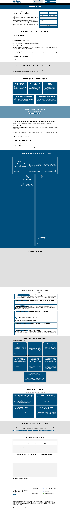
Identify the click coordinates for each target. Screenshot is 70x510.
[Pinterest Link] (17, 497)
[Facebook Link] (14, 497)
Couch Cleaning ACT (35, 494)
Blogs (34, 4)
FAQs (46, 4)
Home (24, 4)
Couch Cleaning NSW (35, 491)
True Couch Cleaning (22, 507)
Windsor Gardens (29, 458)
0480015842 (52, 2)
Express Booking (39, 1)
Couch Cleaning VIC (35, 487)
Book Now (31, 113)
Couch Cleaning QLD (35, 493)
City (31, 4)
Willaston (40, 458)
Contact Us (38, 4)
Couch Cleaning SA (35, 490)
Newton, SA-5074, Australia (20, 430)
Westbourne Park (52, 458)
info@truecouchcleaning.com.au (47, 430)
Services (27, 4)
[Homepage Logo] (17, 1)
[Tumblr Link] (20, 497)
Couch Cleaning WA (35, 488)
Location (41, 4)
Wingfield (17, 458)
